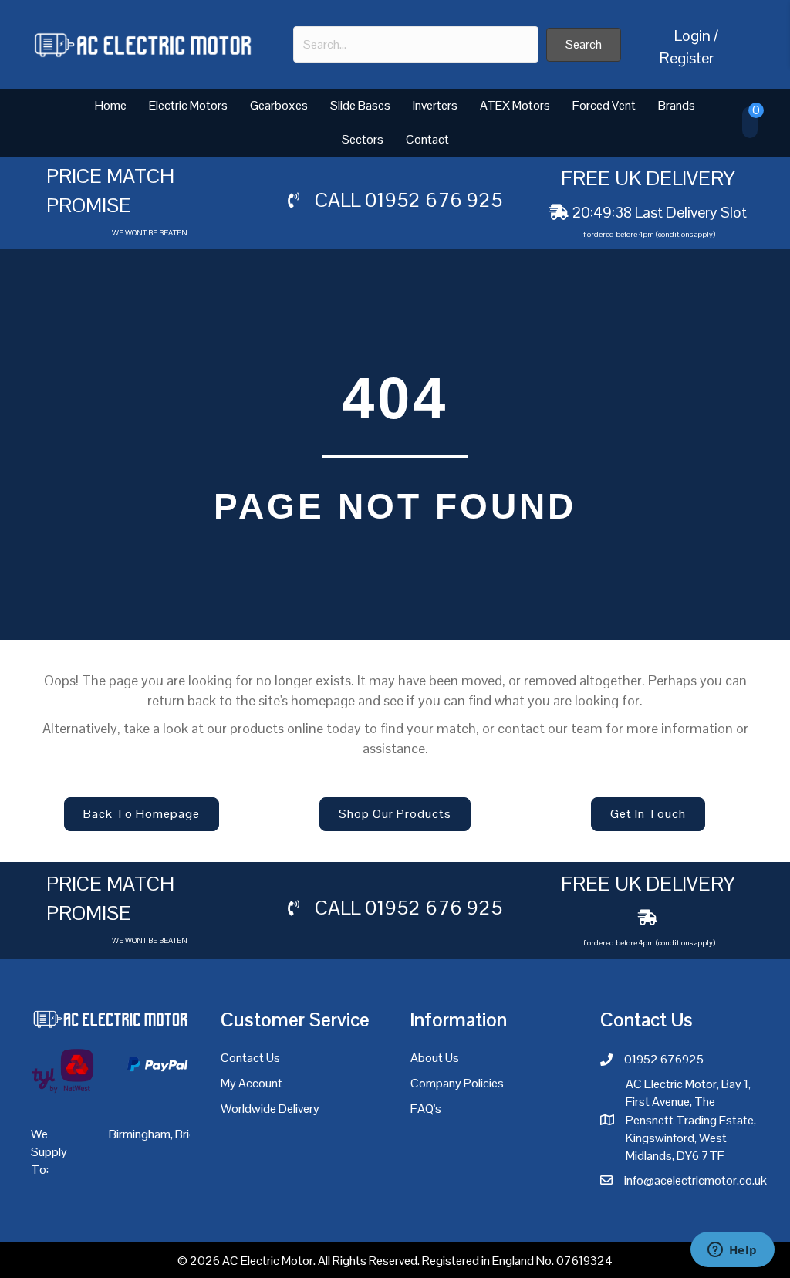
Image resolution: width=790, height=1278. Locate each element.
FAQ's (425, 1108)
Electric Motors (188, 105)
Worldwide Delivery (270, 1108)
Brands (676, 105)
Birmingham (139, 1134)
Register (687, 58)
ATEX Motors (515, 105)
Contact (427, 139)
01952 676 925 (433, 200)
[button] (583, 45)
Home (111, 105)
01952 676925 (664, 1059)
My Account (251, 1083)
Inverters (435, 105)
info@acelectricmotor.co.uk (695, 1180)
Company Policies (457, 1083)
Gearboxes (279, 105)
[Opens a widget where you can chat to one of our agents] (732, 1251)
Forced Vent (604, 105)
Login (692, 35)
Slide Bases (360, 105)
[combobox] (415, 44)
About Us (434, 1058)
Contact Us (250, 1058)
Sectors (362, 139)
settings (544, 1261)
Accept (637, 1254)
